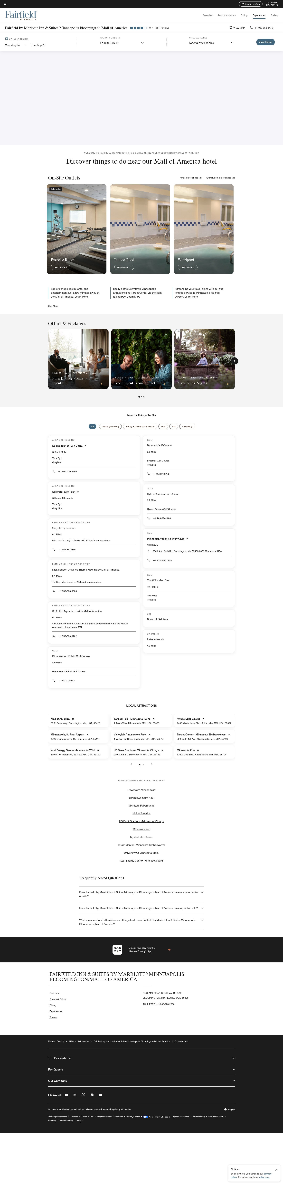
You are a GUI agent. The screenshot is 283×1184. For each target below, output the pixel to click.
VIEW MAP (239, 28)
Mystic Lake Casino (141, 837)
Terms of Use (87, 1117)
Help (79, 1120)
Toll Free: (159, 1004)
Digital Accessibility (180, 1117)
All (92, 426)
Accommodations (227, 15)
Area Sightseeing (110, 426)
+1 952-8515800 (67, 549)
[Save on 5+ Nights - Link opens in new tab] (204, 359)
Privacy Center (133, 1117)
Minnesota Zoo (141, 829)
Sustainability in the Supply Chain (208, 1117)
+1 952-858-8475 (264, 28)
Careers (74, 1117)
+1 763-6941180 (162, 518)
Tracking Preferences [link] (57, 1117)
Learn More (60, 267)
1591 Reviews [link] (162, 28)
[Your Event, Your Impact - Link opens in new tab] (141, 359)
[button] (251, 4)
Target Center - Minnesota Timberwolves (141, 844)
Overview (208, 15)
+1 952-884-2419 (162, 560)
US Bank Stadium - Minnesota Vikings (141, 821)
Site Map (52, 1120)
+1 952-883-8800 (67, 591)
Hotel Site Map (66, 1120)
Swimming (187, 426)
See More (53, 306)
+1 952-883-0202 (67, 636)
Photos (53, 1017)
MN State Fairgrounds (141, 805)
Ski (173, 426)
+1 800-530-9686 (67, 471)
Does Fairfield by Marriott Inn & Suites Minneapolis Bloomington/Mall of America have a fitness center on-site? (138, 894)
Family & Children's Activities (140, 426)
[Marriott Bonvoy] (271, 4)
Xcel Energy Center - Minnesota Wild (141, 860)
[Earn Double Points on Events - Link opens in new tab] (78, 359)
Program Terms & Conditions (110, 1117)
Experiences (259, 15)
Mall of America (141, 813)
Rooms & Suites (57, 999)
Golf (163, 426)
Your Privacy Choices (158, 1117)
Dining (244, 15)
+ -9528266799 (161, 474)
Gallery (274, 15)
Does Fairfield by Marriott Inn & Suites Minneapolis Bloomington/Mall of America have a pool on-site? (138, 908)
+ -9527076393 (66, 680)
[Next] (234, 361)
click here (264, 1177)
